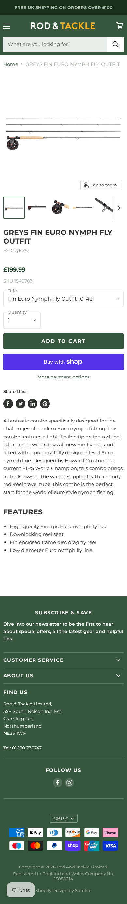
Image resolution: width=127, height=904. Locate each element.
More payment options (63, 376)
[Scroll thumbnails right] (118, 208)
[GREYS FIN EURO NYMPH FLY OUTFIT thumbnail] (14, 207)
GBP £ (60, 819)
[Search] (115, 44)
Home (10, 64)
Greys (19, 250)
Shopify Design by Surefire (63, 890)
